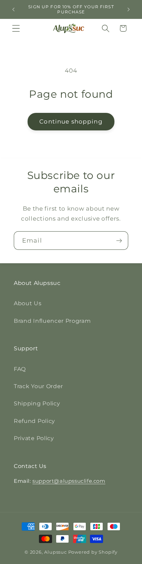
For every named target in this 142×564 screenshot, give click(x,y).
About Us (28, 303)
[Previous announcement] (13, 9)
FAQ (20, 368)
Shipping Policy (37, 403)
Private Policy (34, 438)
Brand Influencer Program (52, 320)
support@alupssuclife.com (68, 481)
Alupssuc (55, 552)
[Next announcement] (128, 9)
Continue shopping (71, 121)
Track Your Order (38, 386)
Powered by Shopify (93, 552)
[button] (16, 28)
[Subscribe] (119, 240)
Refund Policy (34, 420)
